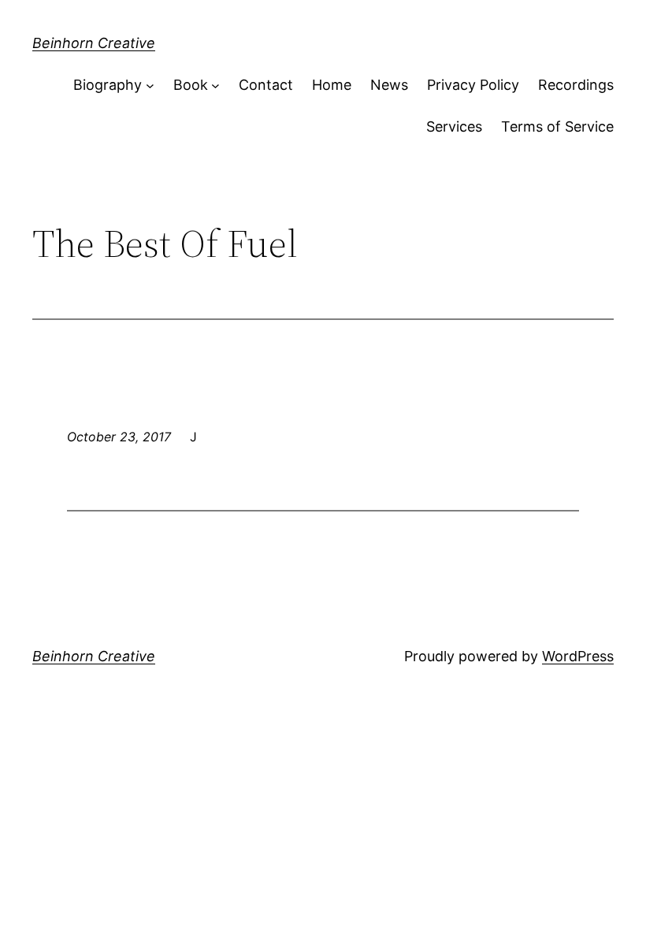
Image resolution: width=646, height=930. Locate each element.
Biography (107, 84)
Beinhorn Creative (93, 43)
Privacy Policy (473, 84)
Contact (266, 84)
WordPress (578, 656)
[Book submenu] (215, 85)
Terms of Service (557, 126)
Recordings (576, 84)
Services (454, 126)
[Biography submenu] (150, 85)
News (389, 84)
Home (331, 84)
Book (190, 84)
